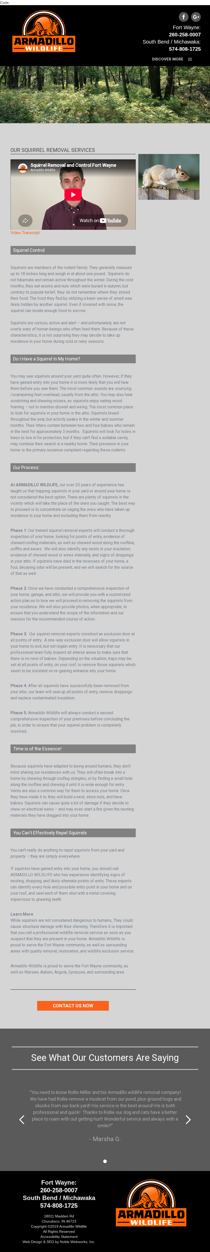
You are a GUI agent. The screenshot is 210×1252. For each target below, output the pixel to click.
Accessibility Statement (59, 1237)
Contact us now (73, 1005)
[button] (173, 59)
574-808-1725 (185, 49)
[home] (44, 30)
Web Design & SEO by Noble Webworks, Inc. (59, 1242)
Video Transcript (25, 232)
